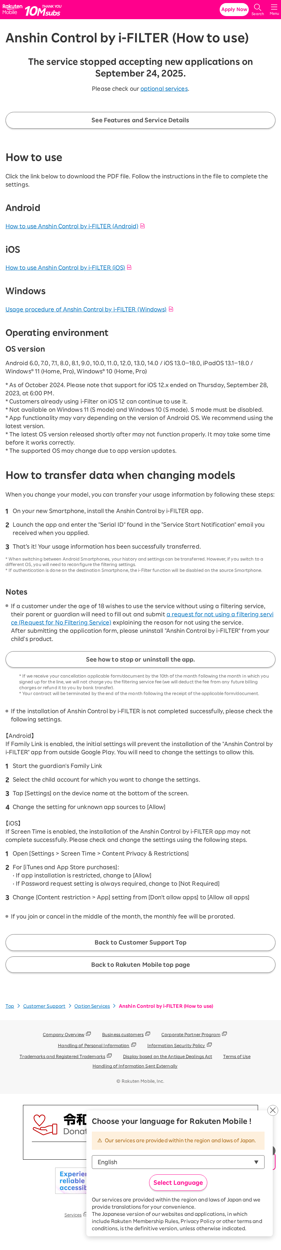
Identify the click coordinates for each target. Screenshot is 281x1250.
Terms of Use (236, 1056)
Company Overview (63, 1034)
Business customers (123, 1034)
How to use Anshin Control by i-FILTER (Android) (71, 226)
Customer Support (44, 1006)
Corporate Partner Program (190, 1034)
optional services (164, 88)
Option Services (92, 1006)
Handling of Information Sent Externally (135, 1066)
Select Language (178, 1182)
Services (73, 1215)
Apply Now (234, 9)
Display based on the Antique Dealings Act (167, 1056)
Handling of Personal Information (93, 1045)
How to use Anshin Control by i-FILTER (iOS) (65, 267)
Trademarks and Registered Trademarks (62, 1056)
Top (9, 1006)
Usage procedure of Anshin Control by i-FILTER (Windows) (86, 309)
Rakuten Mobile (13, 9)
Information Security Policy (176, 1045)
